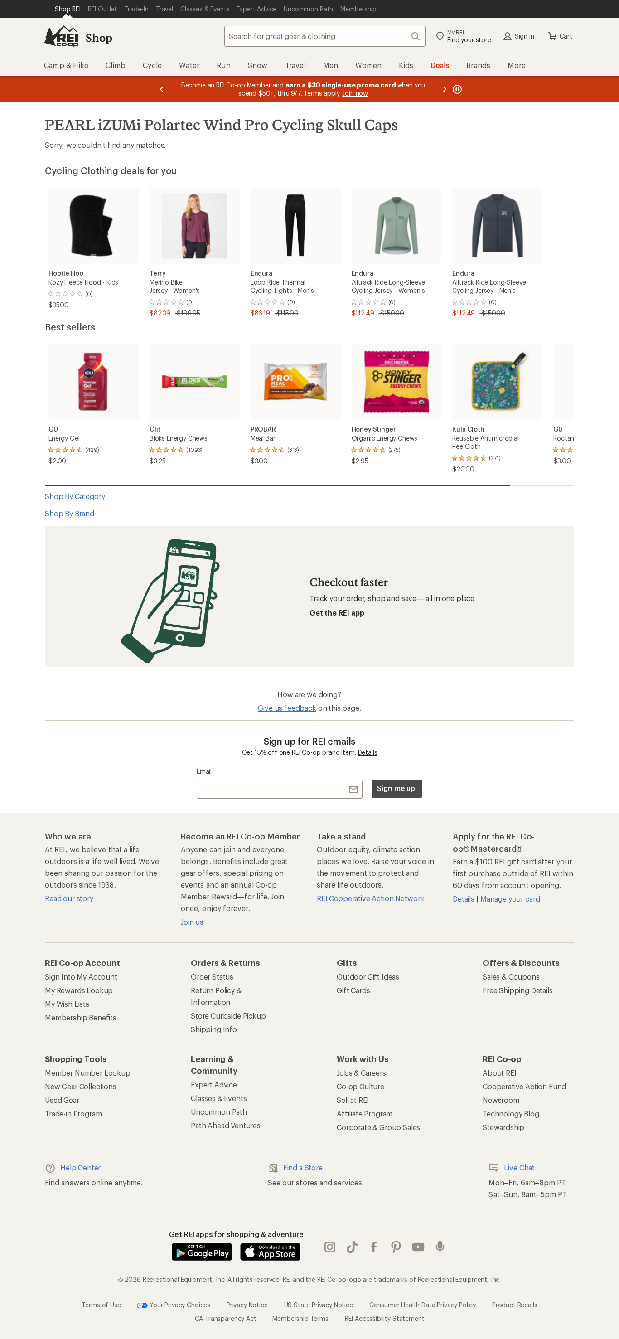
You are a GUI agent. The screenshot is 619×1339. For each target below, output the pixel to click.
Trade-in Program (73, 1113)
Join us (192, 921)
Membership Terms (300, 1318)
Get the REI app (337, 612)
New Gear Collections (80, 1086)
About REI (500, 1072)
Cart (566, 36)
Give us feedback (287, 707)
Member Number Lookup (88, 1072)
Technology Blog (511, 1113)
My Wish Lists (67, 1003)
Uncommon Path (219, 1111)
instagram (330, 1247)
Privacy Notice (247, 1304)
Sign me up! (397, 788)
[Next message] (444, 89)
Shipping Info (214, 1029)
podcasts (440, 1247)
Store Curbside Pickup (228, 1015)
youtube (418, 1247)
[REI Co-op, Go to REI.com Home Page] (61, 36)
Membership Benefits (80, 1017)
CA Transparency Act (225, 1318)
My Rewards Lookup (79, 990)
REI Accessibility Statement (385, 1318)
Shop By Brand (69, 513)
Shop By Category (75, 496)
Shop (99, 37)
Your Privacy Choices (179, 1304)
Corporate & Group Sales (378, 1127)
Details (367, 752)
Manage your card (510, 898)
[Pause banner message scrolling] (456, 89)
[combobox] (325, 36)
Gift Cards (353, 990)
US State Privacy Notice (318, 1304)
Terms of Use (101, 1304)
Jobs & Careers (361, 1072)
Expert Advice (214, 1084)
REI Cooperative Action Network (370, 898)
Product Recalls (514, 1304)
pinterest (396, 1247)
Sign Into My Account (81, 976)
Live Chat (519, 1167)
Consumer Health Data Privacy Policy (422, 1304)
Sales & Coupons (511, 976)
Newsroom (501, 1100)
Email (204, 771)
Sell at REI (353, 1100)
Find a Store (303, 1167)
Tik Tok (352, 1247)
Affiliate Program (364, 1113)
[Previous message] (161, 89)
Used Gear (62, 1100)
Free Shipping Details (518, 990)
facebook (374, 1247)
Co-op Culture (360, 1086)
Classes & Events (219, 1098)
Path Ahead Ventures (226, 1125)
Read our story (69, 898)
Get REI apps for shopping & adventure (236, 1234)
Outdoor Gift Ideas (368, 976)
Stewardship (503, 1127)
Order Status (212, 976)
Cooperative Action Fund (524, 1086)
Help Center (80, 1167)
